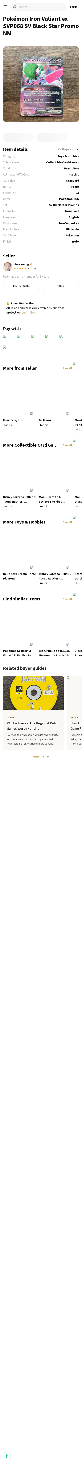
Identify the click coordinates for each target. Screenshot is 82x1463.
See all (67, 368)
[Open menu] (5, 7)
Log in (73, 7)
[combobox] (38, 7)
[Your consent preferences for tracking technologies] (6, 1456)
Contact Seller (21, 286)
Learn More (29, 312)
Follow (60, 286)
